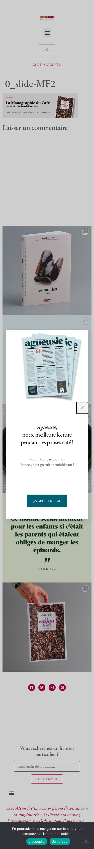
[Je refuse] (86, 840)
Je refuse (60, 841)
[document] (47, 424)
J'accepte (36, 841)
